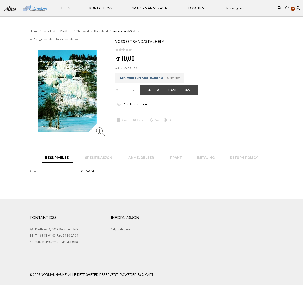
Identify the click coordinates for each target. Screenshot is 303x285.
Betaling (206, 158)
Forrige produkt (43, 39)
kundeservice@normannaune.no (56, 242)
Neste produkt (65, 39)
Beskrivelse (57, 158)
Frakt (176, 158)
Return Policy (244, 158)
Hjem (34, 31)
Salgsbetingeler (121, 229)
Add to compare (135, 104)
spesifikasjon (99, 158)
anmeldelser (141, 158)
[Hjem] (25, 8)
